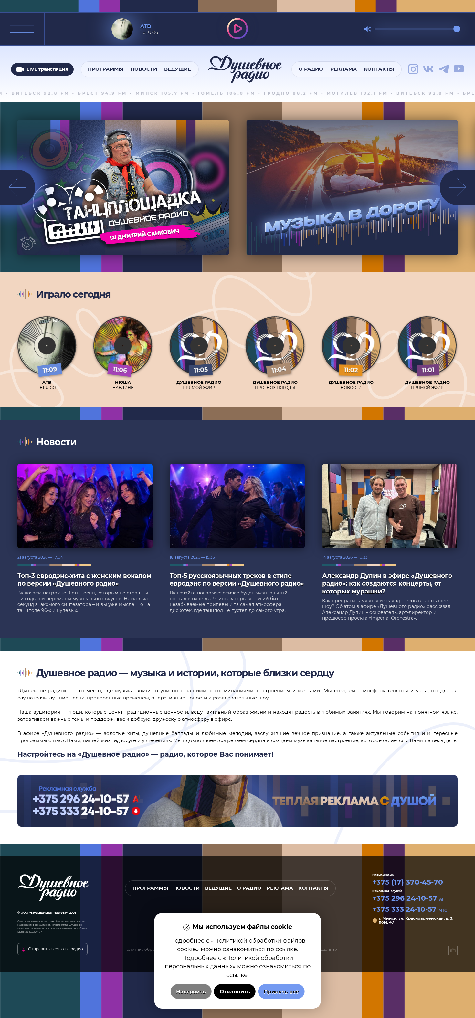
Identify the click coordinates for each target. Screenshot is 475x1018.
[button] (457, 187)
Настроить (191, 991)
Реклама (343, 69)
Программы (105, 69)
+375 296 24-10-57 (407, 898)
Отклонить (235, 991)
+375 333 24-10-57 (409, 909)
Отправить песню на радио (55, 949)
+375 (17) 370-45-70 (407, 882)
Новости (144, 69)
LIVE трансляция (47, 69)
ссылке (286, 949)
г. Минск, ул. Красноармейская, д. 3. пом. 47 (416, 921)
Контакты (379, 69)
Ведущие (177, 69)
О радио (311, 69)
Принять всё (281, 991)
